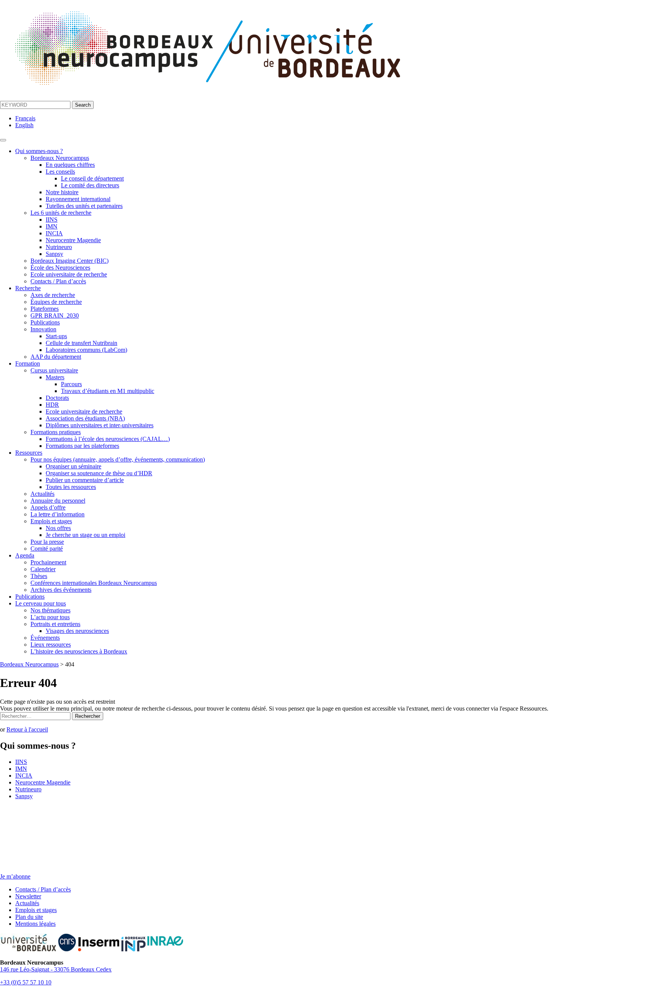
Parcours (71, 384)
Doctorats (57, 398)
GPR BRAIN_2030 (54, 315)
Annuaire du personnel (57, 500)
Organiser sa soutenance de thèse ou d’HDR (99, 473)
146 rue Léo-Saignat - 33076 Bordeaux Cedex (56, 969)
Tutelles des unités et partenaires (84, 206)
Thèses (38, 576)
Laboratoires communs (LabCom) (86, 350)
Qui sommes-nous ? (39, 151)
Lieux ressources (50, 644)
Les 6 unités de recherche (60, 212)
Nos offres (58, 528)
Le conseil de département (92, 178)
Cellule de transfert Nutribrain (81, 343)
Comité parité (46, 548)
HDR (52, 404)
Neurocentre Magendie (73, 240)
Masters (55, 377)
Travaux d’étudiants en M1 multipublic (107, 391)
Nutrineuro (59, 247)
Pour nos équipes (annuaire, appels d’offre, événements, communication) (117, 459)
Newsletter (28, 896)
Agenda (24, 555)
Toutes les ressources (71, 487)
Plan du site (29, 917)
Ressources (28, 452)
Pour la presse (47, 541)
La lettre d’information (57, 514)
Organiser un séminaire (73, 466)
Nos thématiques (50, 610)
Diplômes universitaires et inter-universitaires (99, 425)
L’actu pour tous (50, 617)
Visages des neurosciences (77, 631)
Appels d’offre (47, 507)
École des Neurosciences (60, 267)
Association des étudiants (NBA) (85, 418)
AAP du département (55, 356)
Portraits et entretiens (55, 624)
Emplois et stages (51, 521)
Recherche (28, 288)
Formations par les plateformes (82, 445)
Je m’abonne (15, 876)
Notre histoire (62, 192)
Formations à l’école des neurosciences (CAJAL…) (108, 439)
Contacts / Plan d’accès (58, 281)
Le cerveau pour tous (40, 603)
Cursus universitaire (54, 370)
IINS (51, 219)
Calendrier (43, 569)
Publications (45, 322)
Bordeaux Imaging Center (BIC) (69, 260)
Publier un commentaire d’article (85, 480)
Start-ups (56, 336)
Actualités (42, 493)
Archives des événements (60, 589)
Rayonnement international (78, 199)
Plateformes (44, 308)
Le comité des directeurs (90, 185)
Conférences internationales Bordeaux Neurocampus (93, 583)
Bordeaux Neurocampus (59, 158)
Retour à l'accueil (27, 729)
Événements (45, 637)
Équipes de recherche (56, 302)
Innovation (43, 329)
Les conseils (60, 171)
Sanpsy (54, 254)
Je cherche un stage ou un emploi (85, 535)
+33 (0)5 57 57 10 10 (25, 982)
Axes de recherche (52, 295)
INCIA (54, 233)
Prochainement (48, 562)
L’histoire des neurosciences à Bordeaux (78, 651)
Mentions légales (35, 923)
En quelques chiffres (70, 164)
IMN (51, 226)
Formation (27, 363)
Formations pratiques (55, 432)
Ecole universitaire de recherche (68, 274)
